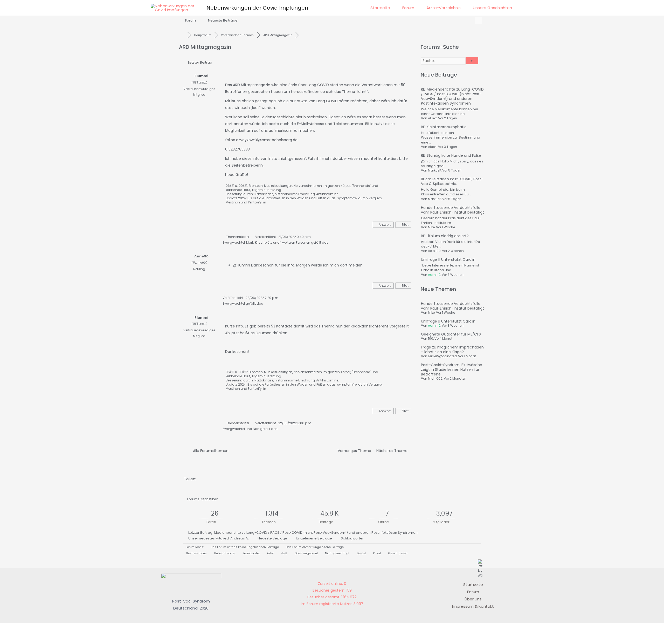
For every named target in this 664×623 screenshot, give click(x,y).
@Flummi (241, 265)
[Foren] (183, 35)
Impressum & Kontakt (473, 606)
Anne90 (201, 256)
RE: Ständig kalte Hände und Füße (451, 155)
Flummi (201, 75)
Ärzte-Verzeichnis (443, 7)
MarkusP (434, 170)
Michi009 (435, 378)
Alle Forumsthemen (210, 450)
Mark (250, 242)
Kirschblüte (263, 242)
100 (430, 338)
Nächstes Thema (393, 450)
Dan (256, 429)
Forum (408, 7)
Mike (431, 227)
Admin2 (434, 274)
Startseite (380, 7)
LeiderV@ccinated (442, 356)
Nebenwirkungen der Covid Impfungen (257, 7)
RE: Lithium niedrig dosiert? (445, 235)
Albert (432, 118)
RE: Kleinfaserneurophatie (444, 126)
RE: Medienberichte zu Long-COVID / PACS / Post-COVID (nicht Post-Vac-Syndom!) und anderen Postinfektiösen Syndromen (452, 96)
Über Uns (473, 599)
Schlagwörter (352, 538)
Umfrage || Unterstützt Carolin (448, 259)
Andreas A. (239, 538)
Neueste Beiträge (223, 20)
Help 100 (434, 251)
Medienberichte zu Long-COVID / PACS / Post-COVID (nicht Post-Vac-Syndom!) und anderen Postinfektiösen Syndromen (316, 532)
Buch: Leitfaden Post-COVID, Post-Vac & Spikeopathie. (452, 181)
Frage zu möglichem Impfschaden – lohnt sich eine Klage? (452, 349)
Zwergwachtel (234, 242)
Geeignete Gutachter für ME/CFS (451, 334)
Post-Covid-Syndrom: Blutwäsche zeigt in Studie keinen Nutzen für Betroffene (451, 369)
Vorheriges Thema (353, 450)
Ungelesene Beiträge (314, 538)
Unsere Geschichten (492, 7)
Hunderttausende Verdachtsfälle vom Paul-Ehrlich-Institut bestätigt (452, 210)
